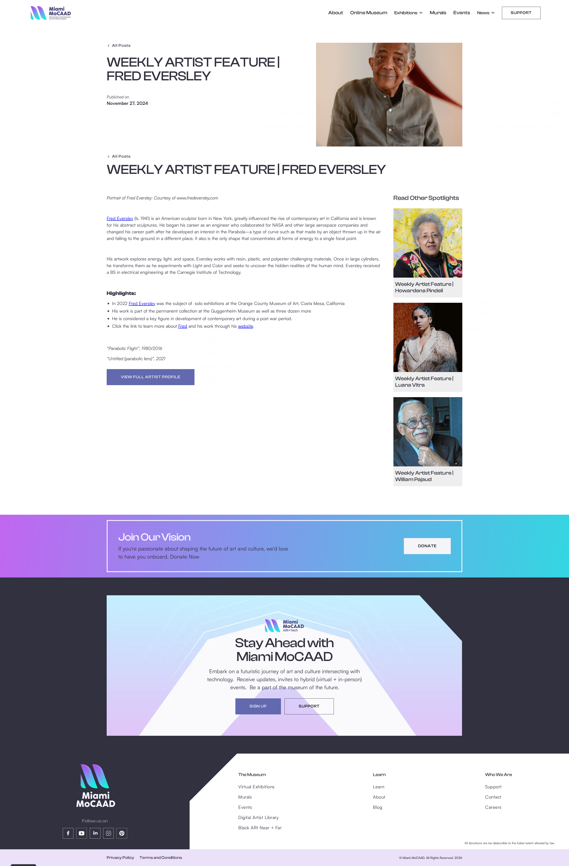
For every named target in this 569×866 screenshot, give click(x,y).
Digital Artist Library (258, 817)
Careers (493, 807)
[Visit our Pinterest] (121, 833)
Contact (493, 797)
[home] (50, 13)
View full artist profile (150, 377)
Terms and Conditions (161, 857)
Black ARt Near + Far (260, 827)
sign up (258, 706)
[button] (408, 13)
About (335, 13)
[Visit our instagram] (108, 833)
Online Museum (368, 13)
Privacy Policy (120, 857)
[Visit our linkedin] (95, 833)
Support (521, 12)
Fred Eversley (120, 218)
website (245, 326)
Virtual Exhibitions (256, 786)
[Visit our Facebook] (68, 833)
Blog (377, 807)
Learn (379, 786)
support (309, 706)
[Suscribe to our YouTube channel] (81, 833)
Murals (438, 13)
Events (461, 13)
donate (427, 546)
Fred (182, 326)
